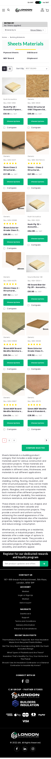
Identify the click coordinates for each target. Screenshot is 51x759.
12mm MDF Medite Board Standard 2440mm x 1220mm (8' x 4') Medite (37, 410)
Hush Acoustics (10, 99)
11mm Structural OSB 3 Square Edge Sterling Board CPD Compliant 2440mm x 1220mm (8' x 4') (38, 108)
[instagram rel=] (27, 681)
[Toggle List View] (9, 68)
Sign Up (29, 595)
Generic (31, 99)
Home (4, 37)
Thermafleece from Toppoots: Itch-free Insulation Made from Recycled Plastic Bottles (25, 641)
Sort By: (20, 68)
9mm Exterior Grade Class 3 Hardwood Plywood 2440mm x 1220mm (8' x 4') (37, 349)
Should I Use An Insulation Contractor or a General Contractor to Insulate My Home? (25, 664)
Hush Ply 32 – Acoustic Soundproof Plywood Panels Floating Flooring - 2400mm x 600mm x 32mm (37, 225)
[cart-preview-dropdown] (47, 10)
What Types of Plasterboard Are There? (25, 652)
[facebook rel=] (22, 681)
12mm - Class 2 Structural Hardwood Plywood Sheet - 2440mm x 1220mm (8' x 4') (36, 168)
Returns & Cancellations (25, 628)
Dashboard (25, 613)
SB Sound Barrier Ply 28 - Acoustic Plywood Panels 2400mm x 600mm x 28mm (37, 286)
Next (47, 440)
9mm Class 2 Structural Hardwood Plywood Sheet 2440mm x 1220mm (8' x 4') (11, 168)
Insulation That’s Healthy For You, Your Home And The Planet (25, 657)
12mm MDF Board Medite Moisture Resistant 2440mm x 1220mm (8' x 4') (12, 410)
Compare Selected (35, 448)
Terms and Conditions (25, 621)
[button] (25, 30)
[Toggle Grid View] (4, 68)
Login (20, 595)
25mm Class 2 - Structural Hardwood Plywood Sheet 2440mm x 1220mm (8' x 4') (11, 289)
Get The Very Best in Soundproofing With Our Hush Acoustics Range (25, 647)
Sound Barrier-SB (35, 277)
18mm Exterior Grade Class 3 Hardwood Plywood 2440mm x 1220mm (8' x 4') (12, 229)
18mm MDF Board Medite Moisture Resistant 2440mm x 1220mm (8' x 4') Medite (12, 349)
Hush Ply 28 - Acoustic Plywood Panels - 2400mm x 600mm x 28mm (12, 108)
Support (25, 617)
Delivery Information (25, 625)
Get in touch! (25, 602)
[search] (9, 10)
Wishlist (25, 591)
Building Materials (17, 37)
